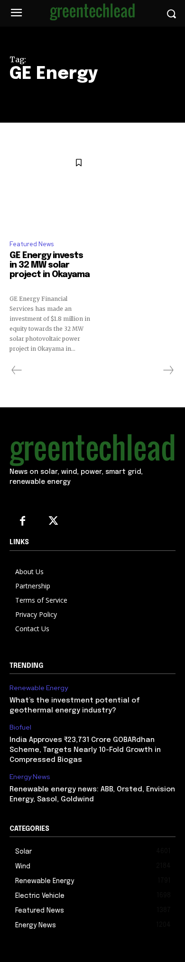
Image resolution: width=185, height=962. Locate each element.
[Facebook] (22, 522)
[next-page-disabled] (168, 370)
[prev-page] (16, 370)
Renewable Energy (38, 688)
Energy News (29, 777)
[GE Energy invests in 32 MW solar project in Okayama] (49, 191)
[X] (53, 522)
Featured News (31, 244)
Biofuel (20, 727)
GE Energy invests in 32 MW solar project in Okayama (49, 269)
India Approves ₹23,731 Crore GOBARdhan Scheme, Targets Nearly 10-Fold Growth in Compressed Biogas (85, 750)
